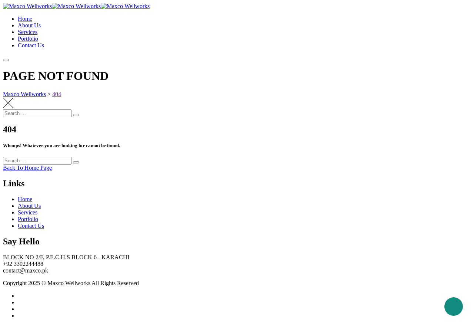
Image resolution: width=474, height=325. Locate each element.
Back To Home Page (27, 168)
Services (27, 32)
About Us (29, 25)
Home (25, 19)
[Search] (76, 115)
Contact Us (31, 45)
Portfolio (28, 38)
